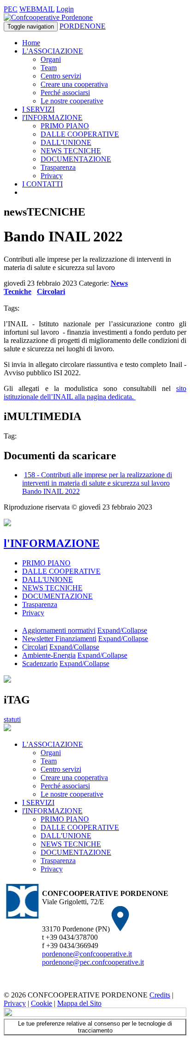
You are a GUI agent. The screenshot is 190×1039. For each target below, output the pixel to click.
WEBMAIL (36, 9)
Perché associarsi (65, 92)
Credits (159, 995)
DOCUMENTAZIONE (76, 159)
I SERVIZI (38, 109)
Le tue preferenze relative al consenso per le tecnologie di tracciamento (95, 1027)
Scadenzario (40, 663)
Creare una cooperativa (74, 84)
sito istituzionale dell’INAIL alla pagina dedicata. (95, 392)
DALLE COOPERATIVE (80, 134)
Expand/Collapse (122, 630)
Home (31, 43)
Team (49, 68)
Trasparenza (58, 167)
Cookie (41, 1003)
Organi (51, 59)
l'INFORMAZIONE (52, 117)
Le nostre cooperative (72, 101)
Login (65, 9)
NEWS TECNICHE (71, 151)
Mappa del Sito (79, 1003)
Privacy (52, 176)
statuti (12, 719)
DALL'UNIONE (66, 142)
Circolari (51, 291)
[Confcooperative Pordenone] (48, 17)
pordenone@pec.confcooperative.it (93, 962)
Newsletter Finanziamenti (59, 639)
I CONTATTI (42, 184)
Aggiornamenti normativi (58, 630)
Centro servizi (61, 76)
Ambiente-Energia (49, 655)
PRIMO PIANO (65, 126)
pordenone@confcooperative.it (87, 954)
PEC (11, 9)
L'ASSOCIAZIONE (52, 51)
